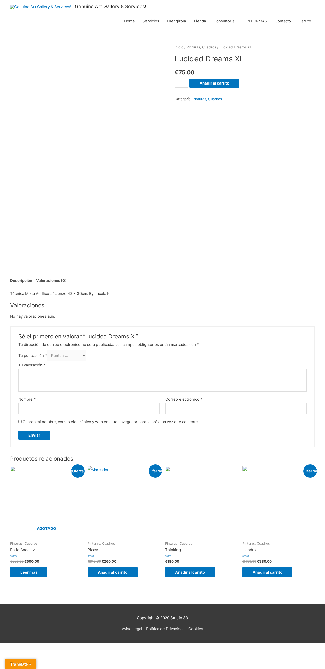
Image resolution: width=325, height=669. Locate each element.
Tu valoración (31, 365)
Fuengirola (176, 21)
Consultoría (224, 21)
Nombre (27, 399)
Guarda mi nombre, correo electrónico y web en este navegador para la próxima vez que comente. (111, 421)
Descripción (21, 280)
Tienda (199, 21)
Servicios (150, 21)
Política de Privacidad (165, 628)
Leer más (28, 572)
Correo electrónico (183, 399)
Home (129, 21)
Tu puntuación (32, 355)
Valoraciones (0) (51, 280)
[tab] (21, 280)
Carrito (305, 21)
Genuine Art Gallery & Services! (110, 6)
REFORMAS (256, 21)
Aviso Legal (132, 628)
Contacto (283, 21)
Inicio (179, 47)
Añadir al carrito (214, 83)
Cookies (195, 628)
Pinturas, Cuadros (201, 47)
